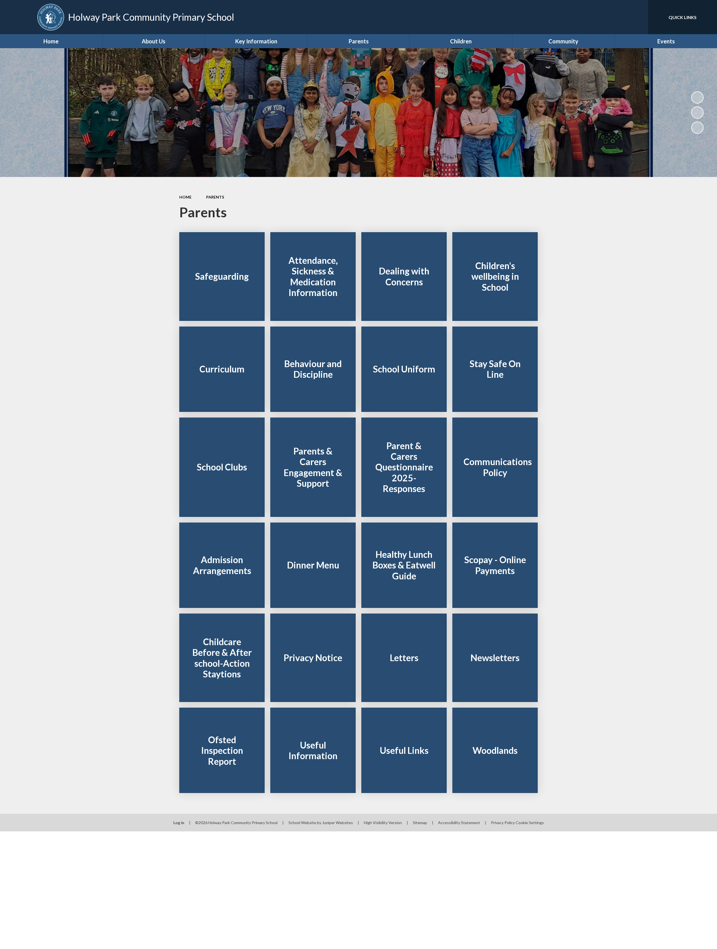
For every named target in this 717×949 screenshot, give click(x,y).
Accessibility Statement (459, 822)
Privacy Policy (503, 822)
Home (185, 197)
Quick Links (683, 17)
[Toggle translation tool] (618, 17)
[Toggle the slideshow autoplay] (697, 97)
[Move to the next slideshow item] (697, 128)
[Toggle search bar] (638, 17)
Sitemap (420, 822)
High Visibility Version (383, 822)
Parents (215, 197)
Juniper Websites (337, 822)
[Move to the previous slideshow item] (697, 112)
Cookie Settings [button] (530, 822)
